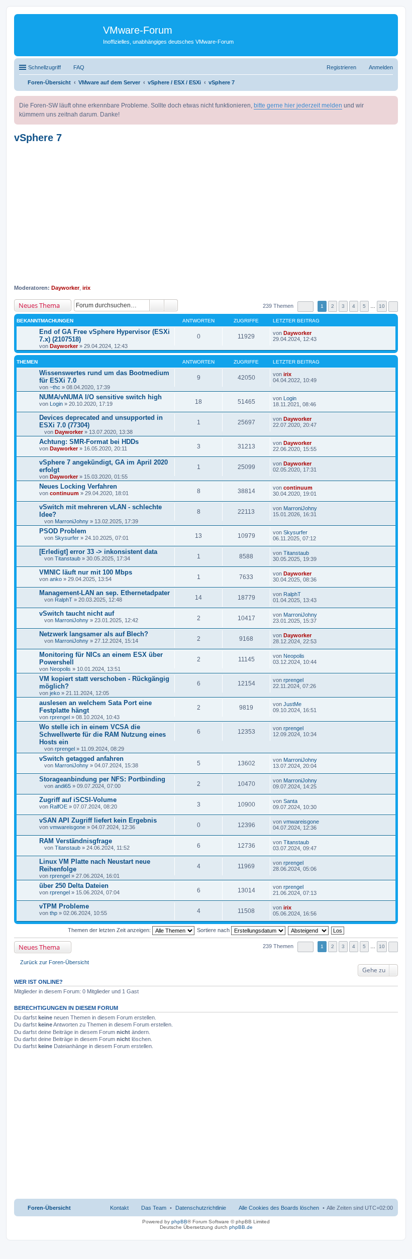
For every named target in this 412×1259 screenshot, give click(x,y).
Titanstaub (67, 558)
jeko (55, 693)
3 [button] (343, 306)
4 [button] (353, 306)
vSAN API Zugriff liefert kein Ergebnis (98, 820)
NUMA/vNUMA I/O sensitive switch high (100, 397)
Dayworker (65, 288)
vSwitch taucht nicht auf (76, 613)
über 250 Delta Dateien (74, 885)
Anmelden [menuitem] (381, 67)
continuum (64, 493)
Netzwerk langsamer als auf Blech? (93, 634)
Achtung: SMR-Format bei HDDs (89, 441)
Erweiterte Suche (171, 305)
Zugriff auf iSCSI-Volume (78, 800)
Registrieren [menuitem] (341, 67)
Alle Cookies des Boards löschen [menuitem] (279, 1208)
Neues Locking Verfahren (78, 486)
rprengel (293, 680)
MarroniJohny (71, 521)
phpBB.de (241, 1227)
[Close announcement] (390, 104)
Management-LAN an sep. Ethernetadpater (104, 593)
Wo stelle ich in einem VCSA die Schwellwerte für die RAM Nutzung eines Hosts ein (102, 734)
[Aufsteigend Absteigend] (309, 930)
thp (53, 913)
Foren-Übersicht (49, 1208)
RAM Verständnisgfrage (75, 841)
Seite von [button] (305, 306)
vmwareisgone (67, 827)
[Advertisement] (206, 214)
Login (56, 404)
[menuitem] (200, 1208)
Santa (290, 801)
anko (56, 579)
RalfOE (58, 807)
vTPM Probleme (64, 906)
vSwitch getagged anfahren (81, 758)
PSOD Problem (62, 531)
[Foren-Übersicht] (60, 33)
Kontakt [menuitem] (119, 1208)
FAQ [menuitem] (78, 67)
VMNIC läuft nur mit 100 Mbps (85, 572)
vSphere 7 (38, 137)
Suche (156, 305)
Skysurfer (67, 538)
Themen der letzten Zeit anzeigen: (110, 930)
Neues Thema (39, 305)
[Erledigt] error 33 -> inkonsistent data (98, 551)
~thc (55, 387)
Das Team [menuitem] (153, 1208)
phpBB (179, 1221)
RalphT (63, 600)
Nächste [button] (393, 306)
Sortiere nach (214, 930)
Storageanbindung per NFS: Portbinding (102, 779)
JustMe (292, 704)
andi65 (63, 786)
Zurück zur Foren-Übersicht (54, 962)
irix (86, 288)
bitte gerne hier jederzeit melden (298, 105)
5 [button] (364, 306)
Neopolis (60, 669)
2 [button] (332, 306)
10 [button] (382, 306)
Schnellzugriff (44, 67)
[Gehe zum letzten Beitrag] (316, 333)
